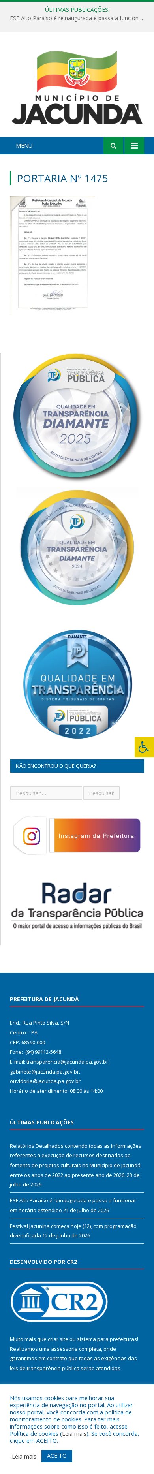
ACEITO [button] (57, 1455)
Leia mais (74, 1433)
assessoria (64, 1348)
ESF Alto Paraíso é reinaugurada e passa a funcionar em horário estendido (79, 18)
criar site (58, 1338)
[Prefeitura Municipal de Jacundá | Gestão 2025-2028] (77, 85)
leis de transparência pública (44, 1368)
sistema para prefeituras (107, 1338)
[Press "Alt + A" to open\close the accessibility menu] (144, 747)
